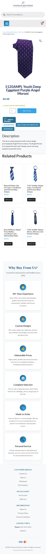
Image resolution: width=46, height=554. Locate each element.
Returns (23, 477)
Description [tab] (9, 125)
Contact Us (23, 474)
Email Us (23, 531)
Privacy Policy (23, 513)
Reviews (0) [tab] (8, 129)
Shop (8, 32)
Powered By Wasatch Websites (23, 550)
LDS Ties (21, 32)
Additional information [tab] (27, 125)
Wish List (23, 499)
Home (4, 32)
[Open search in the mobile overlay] (23, 15)
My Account (23, 495)
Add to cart (27, 111)
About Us (23, 509)
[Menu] (6, 23)
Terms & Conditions (23, 517)
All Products (14, 32)
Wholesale (23, 481)
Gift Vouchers (23, 485)
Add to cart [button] (8, 199)
